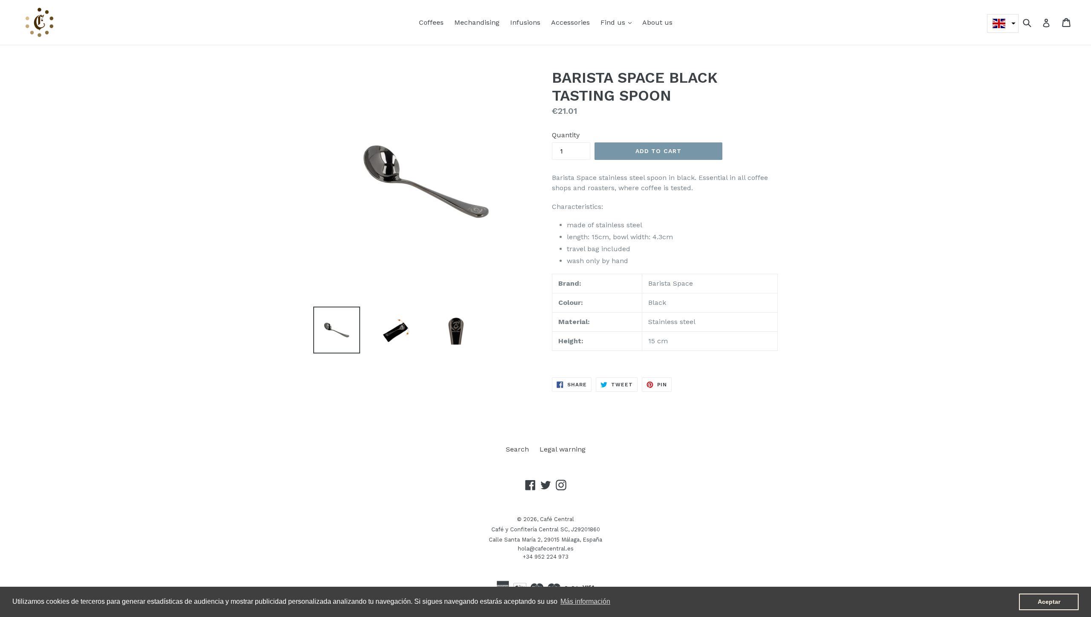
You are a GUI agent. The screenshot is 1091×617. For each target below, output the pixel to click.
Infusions (525, 22)
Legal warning (563, 449)
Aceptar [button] (1049, 601)
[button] (1003, 23)
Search (517, 449)
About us (657, 22)
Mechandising (476, 22)
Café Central (557, 519)
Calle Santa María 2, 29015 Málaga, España (545, 539)
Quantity (566, 135)
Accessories (570, 22)
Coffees (431, 22)
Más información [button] (585, 601)
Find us (618, 22)
